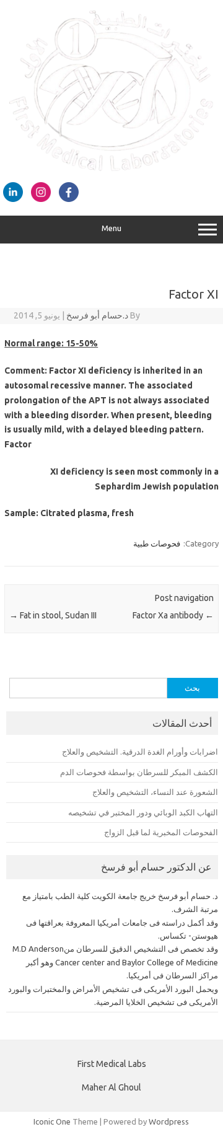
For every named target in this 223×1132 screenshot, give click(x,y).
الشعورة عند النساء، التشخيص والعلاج (155, 792)
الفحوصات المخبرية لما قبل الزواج (161, 832)
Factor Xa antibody (173, 615)
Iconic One (52, 1121)
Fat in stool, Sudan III (53, 615)
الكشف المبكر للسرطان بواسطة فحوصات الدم (139, 772)
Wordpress (169, 1121)
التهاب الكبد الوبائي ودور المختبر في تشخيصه (143, 812)
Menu (111, 228)
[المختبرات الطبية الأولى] (111, 168)
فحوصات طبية (156, 543)
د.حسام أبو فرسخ (97, 315)
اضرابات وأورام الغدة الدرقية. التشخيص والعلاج (140, 751)
